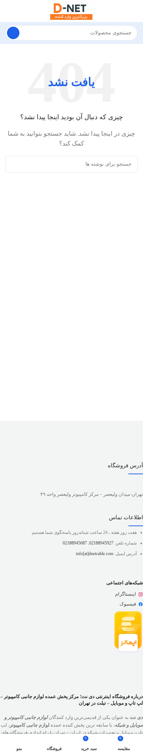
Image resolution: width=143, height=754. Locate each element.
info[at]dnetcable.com (94, 553)
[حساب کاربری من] (8, 11)
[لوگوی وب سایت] (71, 10)
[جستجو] (13, 33)
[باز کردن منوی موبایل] (134, 11)
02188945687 (75, 543)
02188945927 (101, 543)
